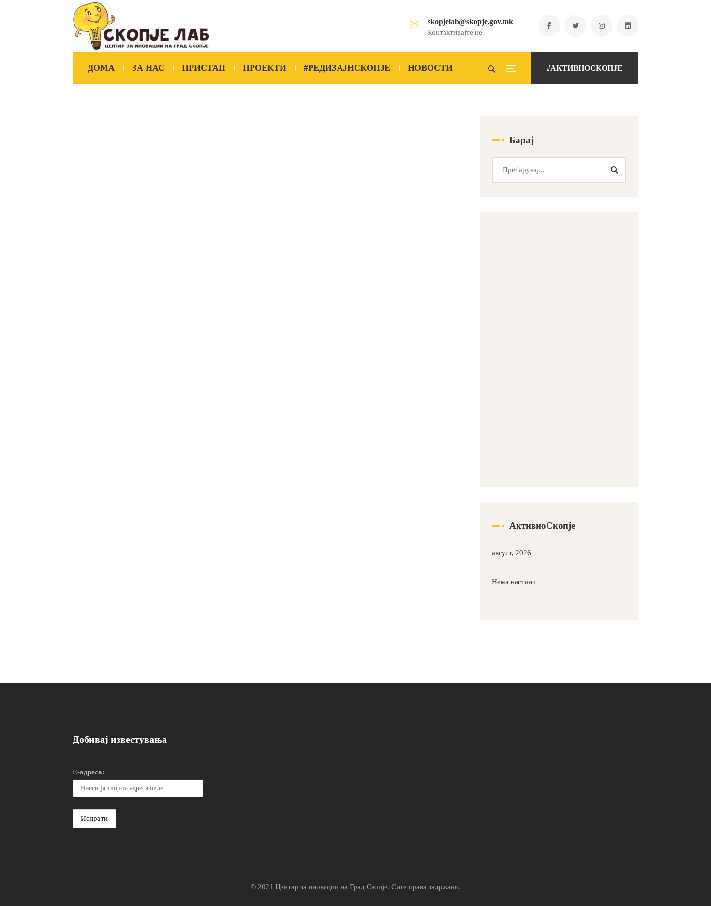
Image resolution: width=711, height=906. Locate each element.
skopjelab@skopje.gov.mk (470, 21)
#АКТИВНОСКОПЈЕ (584, 68)
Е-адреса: (88, 772)
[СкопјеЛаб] (141, 26)
